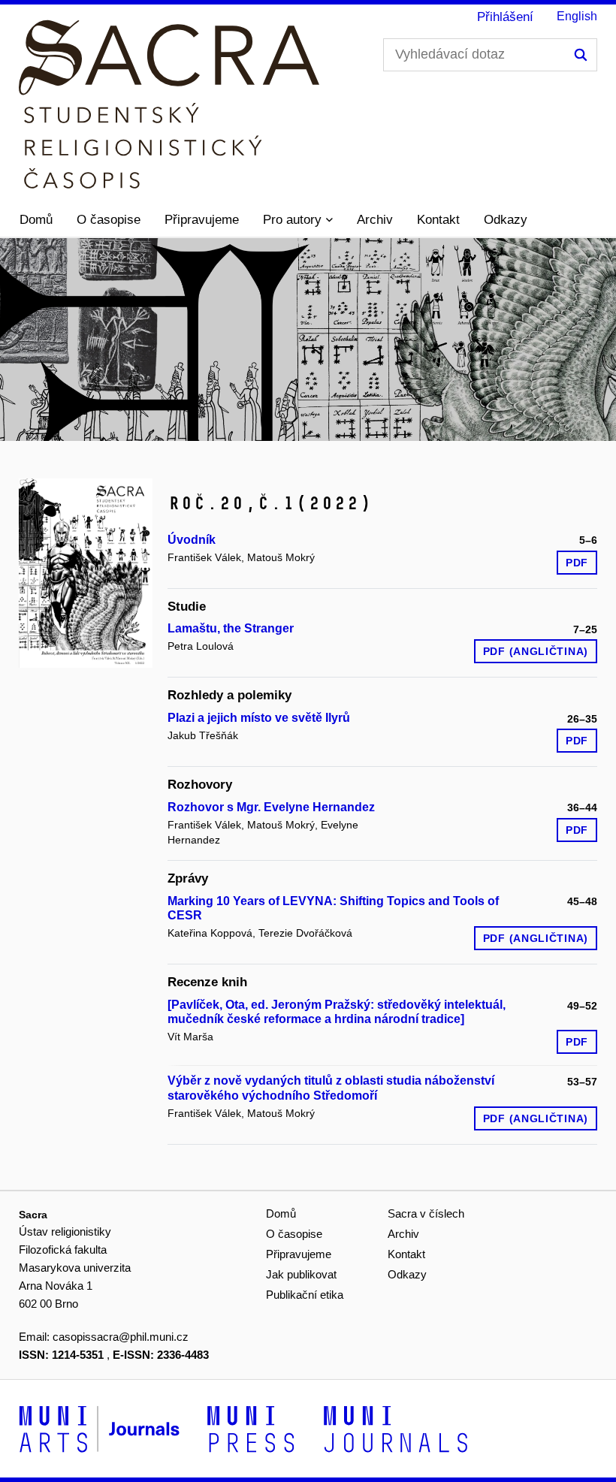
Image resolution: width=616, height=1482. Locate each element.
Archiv (375, 220)
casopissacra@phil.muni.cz (121, 1336)
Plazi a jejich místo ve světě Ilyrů (259, 717)
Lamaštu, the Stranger (231, 628)
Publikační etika (304, 1294)
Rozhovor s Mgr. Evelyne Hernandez (271, 807)
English (577, 16)
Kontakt (438, 220)
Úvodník (192, 539)
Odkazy (505, 220)
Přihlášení (505, 17)
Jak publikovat (301, 1274)
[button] (298, 220)
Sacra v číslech (426, 1213)
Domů (36, 220)
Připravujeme (202, 220)
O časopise (108, 220)
